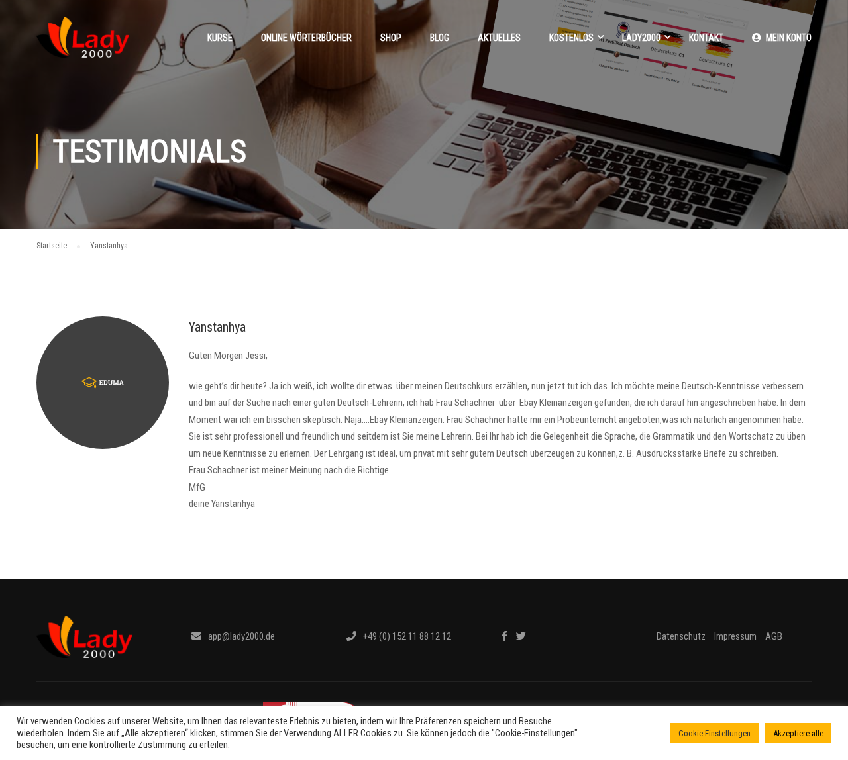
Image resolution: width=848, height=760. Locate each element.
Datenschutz (681, 636)
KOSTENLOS (571, 37)
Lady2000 (641, 37)
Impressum (735, 636)
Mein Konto (789, 37)
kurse (220, 37)
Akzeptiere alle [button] (798, 733)
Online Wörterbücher (306, 37)
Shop (390, 37)
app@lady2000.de (241, 636)
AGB (773, 636)
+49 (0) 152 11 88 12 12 (407, 636)
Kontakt (706, 37)
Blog (439, 37)
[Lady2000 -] (82, 44)
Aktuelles (499, 37)
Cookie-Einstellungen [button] (714, 733)
